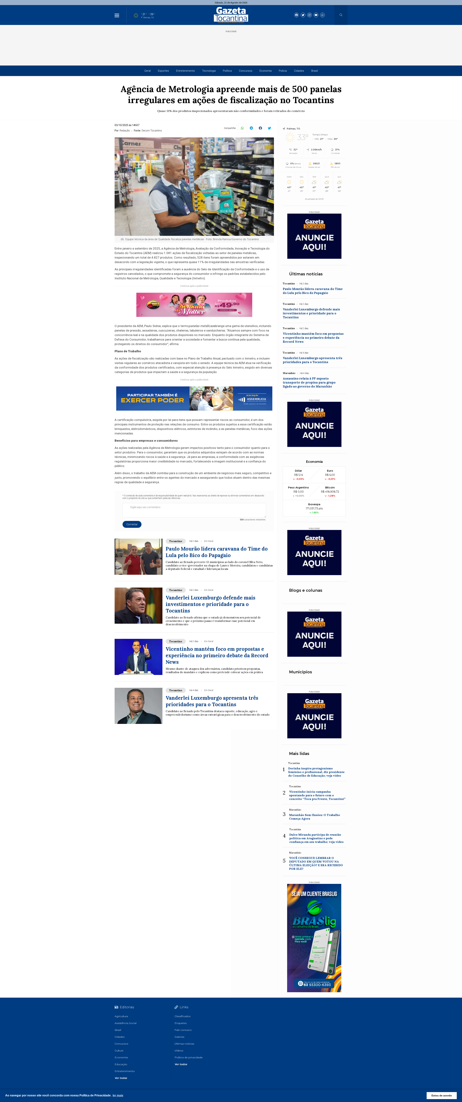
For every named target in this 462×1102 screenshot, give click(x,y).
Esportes (163, 70)
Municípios (300, 672)
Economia (266, 70)
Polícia (283, 70)
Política (227, 70)
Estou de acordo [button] (442, 1095)
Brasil (314, 70)
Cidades (299, 70)
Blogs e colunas (305, 590)
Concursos (245, 70)
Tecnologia (209, 70)
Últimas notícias (306, 274)
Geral (147, 70)
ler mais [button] (118, 1095)
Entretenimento (185, 70)
